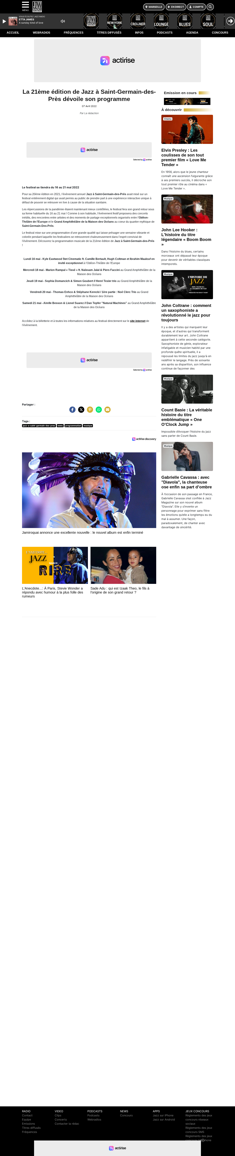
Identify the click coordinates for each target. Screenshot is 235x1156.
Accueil (13, 32)
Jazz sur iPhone (163, 1115)
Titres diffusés (109, 32)
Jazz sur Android (164, 1119)
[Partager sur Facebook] (72, 411)
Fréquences (73, 32)
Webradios (41, 32)
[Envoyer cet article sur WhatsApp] (98, 411)
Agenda (192, 32)
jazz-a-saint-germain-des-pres (39, 425)
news (60, 425)
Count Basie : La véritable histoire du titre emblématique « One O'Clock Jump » (186, 417)
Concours (220, 32)
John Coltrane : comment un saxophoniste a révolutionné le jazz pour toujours (186, 312)
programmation (73, 425)
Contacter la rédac (67, 1123)
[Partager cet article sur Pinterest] (89, 411)
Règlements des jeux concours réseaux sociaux (198, 1119)
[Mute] (62, 21)
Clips (58, 1115)
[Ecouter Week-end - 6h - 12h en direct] (187, 101)
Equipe (26, 1119)
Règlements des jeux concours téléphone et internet (198, 1140)
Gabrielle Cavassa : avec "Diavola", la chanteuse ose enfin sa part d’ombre (186, 482)
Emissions (28, 1123)
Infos (139, 32)
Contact (27, 1115)
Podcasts (165, 32)
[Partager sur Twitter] (80, 411)
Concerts (61, 1119)
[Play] (5, 21)
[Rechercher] (210, 6)
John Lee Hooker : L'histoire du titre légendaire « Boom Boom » (186, 237)
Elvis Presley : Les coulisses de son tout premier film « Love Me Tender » (183, 157)
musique (88, 425)
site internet (137, 321)
